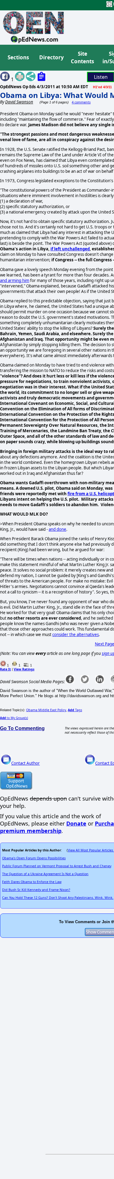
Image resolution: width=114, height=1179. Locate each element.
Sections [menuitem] (18, 57)
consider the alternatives (75, 634)
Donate (76, 823)
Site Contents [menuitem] (82, 57)
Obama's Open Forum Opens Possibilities (34, 858)
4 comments (81, 102)
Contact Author (25, 763)
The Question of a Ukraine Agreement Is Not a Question (45, 874)
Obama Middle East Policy (46, 710)
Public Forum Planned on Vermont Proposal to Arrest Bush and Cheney (56, 866)
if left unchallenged (70, 249)
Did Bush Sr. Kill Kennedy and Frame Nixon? (36, 890)
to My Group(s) (14, 718)
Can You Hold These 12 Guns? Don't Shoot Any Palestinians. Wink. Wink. (57, 898)
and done (57, 529)
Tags (75, 710)
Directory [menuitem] (51, 57)
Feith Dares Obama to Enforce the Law (31, 882)
